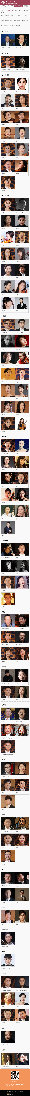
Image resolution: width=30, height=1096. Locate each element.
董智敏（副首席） (20, 212)
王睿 (17, 157)
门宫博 (3, 902)
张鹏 (3, 809)
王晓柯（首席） (6, 776)
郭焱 (17, 469)
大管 (21, 20)
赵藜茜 (3, 502)
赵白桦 (3, 228)
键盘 (17, 25)
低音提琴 (7, 20)
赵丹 (17, 365)
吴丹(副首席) (19, 721)
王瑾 (17, 776)
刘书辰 (3, 414)
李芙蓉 (17, 173)
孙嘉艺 (18, 661)
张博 (3, 486)
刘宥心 (3, 535)
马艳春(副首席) (20, 332)
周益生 (18, 792)
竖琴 (19, 25)
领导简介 (10, 6)
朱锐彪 (3, 91)
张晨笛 (3, 173)
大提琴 (2, 20)
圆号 (24, 20)
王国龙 (18, 278)
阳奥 (17, 310)
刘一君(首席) (5, 831)
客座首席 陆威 (19, 48)
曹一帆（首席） (6, 683)
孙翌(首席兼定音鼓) (7, 990)
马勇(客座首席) (5, 628)
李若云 (18, 261)
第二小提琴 (21, 15)
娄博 (17, 141)
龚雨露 (3, 310)
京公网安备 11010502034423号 (16, 1094)
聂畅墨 (3, 124)
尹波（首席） (5, 721)
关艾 (17, 431)
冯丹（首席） (5, 1044)
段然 (17, 557)
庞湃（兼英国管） (20, 699)
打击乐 (13, 25)
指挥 (2, 10)
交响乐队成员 (9, 10)
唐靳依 (3, 278)
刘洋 (17, 108)
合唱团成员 (18, 10)
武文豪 (18, 382)
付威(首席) (4, 332)
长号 (2, 25)
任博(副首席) (5, 645)
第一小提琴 (15, 15)
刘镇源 (3, 190)
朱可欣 (3, 1023)
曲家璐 (3, 382)
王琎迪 (18, 847)
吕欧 (3, 1006)
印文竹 (3, 398)
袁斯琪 (3, 261)
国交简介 (4, 6)
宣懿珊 (3, 431)
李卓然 (3, 864)
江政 (17, 924)
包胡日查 (4, 699)
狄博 (17, 486)
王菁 (17, 738)
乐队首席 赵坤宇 (6, 48)
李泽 (17, 453)
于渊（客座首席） (20, 628)
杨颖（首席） (5, 212)
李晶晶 (18, 1006)
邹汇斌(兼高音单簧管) (7, 754)
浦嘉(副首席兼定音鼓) (21, 990)
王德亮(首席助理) (6, 557)
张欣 (3, 847)
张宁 (3, 108)
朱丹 (3, 365)
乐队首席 (3, 15)
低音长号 (6, 25)
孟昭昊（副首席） (20, 683)
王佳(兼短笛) (19, 645)
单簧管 (18, 20)
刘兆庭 (18, 902)
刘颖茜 (3, 661)
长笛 (11, 20)
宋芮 (17, 398)
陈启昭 (18, 502)
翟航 (3, 573)
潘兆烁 (3, 590)
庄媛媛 (18, 1066)
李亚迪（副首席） (6, 968)
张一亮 (3, 924)
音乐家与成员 (18, 6)
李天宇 (3, 294)
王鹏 (3, 157)
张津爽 (18, 1023)
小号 (27, 20)
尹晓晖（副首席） (6, 886)
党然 (17, 886)
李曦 (17, 124)
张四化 (18, 349)
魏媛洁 (3, 469)
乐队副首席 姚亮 (6, 69)
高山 (3, 245)
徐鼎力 (17, 228)
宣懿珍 (18, 414)
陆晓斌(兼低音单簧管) (7, 738)
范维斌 (3, 349)
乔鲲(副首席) (5, 946)
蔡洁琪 (18, 573)
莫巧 (17, 519)
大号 (10, 25)
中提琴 (25, 15)
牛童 (3, 606)
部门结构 (26, 6)
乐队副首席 (9, 15)
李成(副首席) (5, 453)
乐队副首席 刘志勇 (20, 69)
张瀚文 (18, 245)
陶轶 (17, 91)
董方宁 (3, 519)
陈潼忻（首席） (6, 1066)
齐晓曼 (18, 294)
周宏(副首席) (19, 831)
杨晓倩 (3, 141)
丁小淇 (18, 590)
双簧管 (14, 20)
